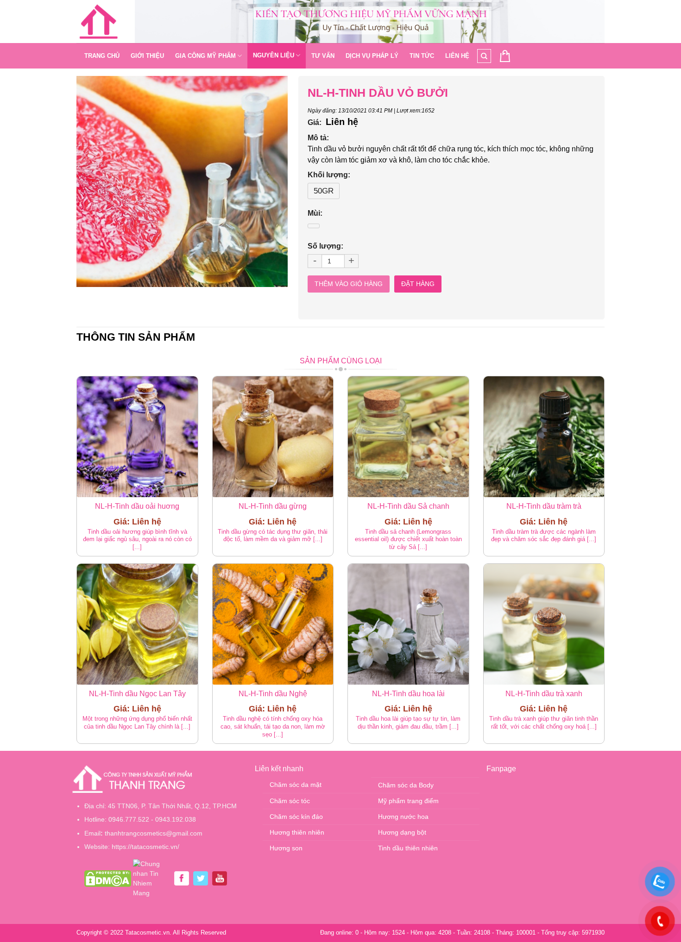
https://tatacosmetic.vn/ (145, 846)
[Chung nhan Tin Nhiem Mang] (151, 878)
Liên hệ (457, 55)
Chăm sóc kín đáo (296, 816)
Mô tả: (318, 138)
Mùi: (315, 213)
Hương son (286, 848)
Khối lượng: (329, 175)
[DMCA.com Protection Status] (107, 878)
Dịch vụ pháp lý (372, 55)
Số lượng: (325, 246)
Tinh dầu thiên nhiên (408, 848)
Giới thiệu (147, 55)
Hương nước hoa (403, 816)
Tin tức (422, 55)
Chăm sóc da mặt (296, 784)
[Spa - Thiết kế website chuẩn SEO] (98, 21)
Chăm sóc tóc (290, 801)
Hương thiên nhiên (297, 832)
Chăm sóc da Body (406, 785)
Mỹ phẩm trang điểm (408, 801)
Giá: (315, 122)
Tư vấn (322, 55)
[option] (182, 181)
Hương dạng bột (402, 832)
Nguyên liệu (273, 55)
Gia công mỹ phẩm (205, 55)
